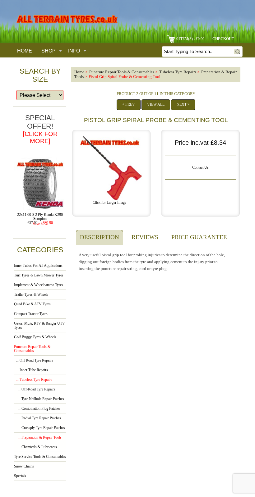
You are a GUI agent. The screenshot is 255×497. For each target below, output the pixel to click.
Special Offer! (40, 129)
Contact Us (200, 168)
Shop (48, 50)
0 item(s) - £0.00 (190, 39)
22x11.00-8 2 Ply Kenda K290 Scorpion (40, 217)
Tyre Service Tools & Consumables (40, 457)
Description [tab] (99, 237)
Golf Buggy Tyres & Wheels (35, 337)
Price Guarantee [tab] (199, 237)
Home (24, 50)
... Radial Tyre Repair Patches (37, 418)
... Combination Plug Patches (37, 409)
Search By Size (40, 75)
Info (74, 50)
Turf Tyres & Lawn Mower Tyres (38, 275)
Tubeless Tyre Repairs (177, 72)
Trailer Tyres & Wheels (31, 295)
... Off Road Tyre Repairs (33, 360)
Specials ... (22, 476)
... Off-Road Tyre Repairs (34, 389)
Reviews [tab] (145, 237)
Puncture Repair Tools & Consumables (121, 72)
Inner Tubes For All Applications (38, 266)
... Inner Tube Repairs (31, 370)
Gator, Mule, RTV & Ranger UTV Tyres (39, 325)
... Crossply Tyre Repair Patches (39, 428)
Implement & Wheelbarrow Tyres (38, 285)
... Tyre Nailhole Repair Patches (39, 399)
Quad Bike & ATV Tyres (32, 304)
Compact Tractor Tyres (31, 314)
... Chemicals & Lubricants (35, 447)
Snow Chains (24, 466)
